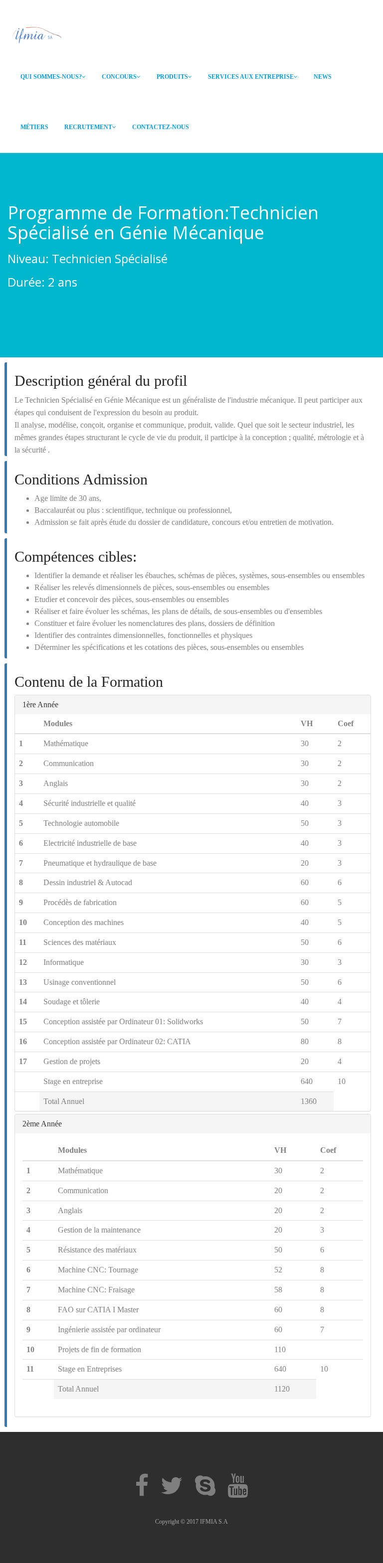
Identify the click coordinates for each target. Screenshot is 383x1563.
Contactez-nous (160, 127)
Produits (172, 76)
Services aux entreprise (251, 76)
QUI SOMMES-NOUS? (51, 76)
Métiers (34, 127)
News (323, 76)
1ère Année (40, 704)
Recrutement (88, 127)
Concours (119, 76)
